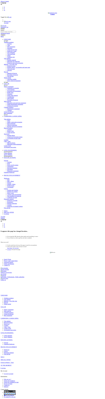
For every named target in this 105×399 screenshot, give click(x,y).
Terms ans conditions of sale (11, 382)
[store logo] (9, 17)
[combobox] (8, 32)
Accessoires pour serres (10, 147)
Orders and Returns (9, 263)
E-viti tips (6, 214)
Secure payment (8, 383)
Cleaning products (8, 107)
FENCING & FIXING (10, 157)
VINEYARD (7, 39)
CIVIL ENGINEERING (10, 150)
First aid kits (7, 208)
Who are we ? (7, 379)
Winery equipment (8, 86)
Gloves (6, 188)
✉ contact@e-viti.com (9, 397)
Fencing (6, 160)
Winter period (7, 77)
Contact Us (7, 265)
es (4, 10)
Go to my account (8, 373)
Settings (3, 218)
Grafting (6, 140)
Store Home (9, 248)
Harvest (6, 72)
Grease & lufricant (8, 111)
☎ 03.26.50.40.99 (9, 395)
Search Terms (7, 259)
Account (3, 216)
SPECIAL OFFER (9, 212)
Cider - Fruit (7, 141)
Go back (9, 249)
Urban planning (8, 153)
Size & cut (6, 134)
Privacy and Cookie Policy (11, 261)
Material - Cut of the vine (10, 64)
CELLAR (6, 83)
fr (4, 7)
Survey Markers (8, 154)
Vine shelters (7, 58)
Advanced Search (5, 33)
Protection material (9, 199)
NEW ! (6, 211)
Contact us (6, 385)
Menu (2, 36)
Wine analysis (7, 101)
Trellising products (9, 42)
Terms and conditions (9, 380)
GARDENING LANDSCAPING (13, 116)
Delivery (6, 386)
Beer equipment (8, 113)
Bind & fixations (8, 128)
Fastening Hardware (9, 172)
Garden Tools (7, 146)
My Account (16, 248)
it (4, 8)
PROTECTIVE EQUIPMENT (12, 175)
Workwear (6, 178)
